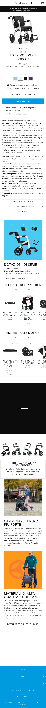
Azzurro (15, 78)
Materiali (23, 211)
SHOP (22, 669)
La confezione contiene (23, 206)
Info (22, 676)
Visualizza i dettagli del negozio (16, 114)
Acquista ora (23, 101)
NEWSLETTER (22, 697)
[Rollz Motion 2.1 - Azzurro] (6, 656)
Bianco (20, 78)
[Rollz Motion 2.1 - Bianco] (8, 656)
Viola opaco (31, 78)
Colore (23, 74)
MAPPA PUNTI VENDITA (22, 690)
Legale (22, 683)
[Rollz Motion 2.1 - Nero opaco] (11, 656)
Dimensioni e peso (23, 202)
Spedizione (21, 67)
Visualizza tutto (23, 290)
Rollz (23, 52)
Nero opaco (25, 78)
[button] (9, 370)
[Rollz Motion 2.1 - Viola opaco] (13, 656)
